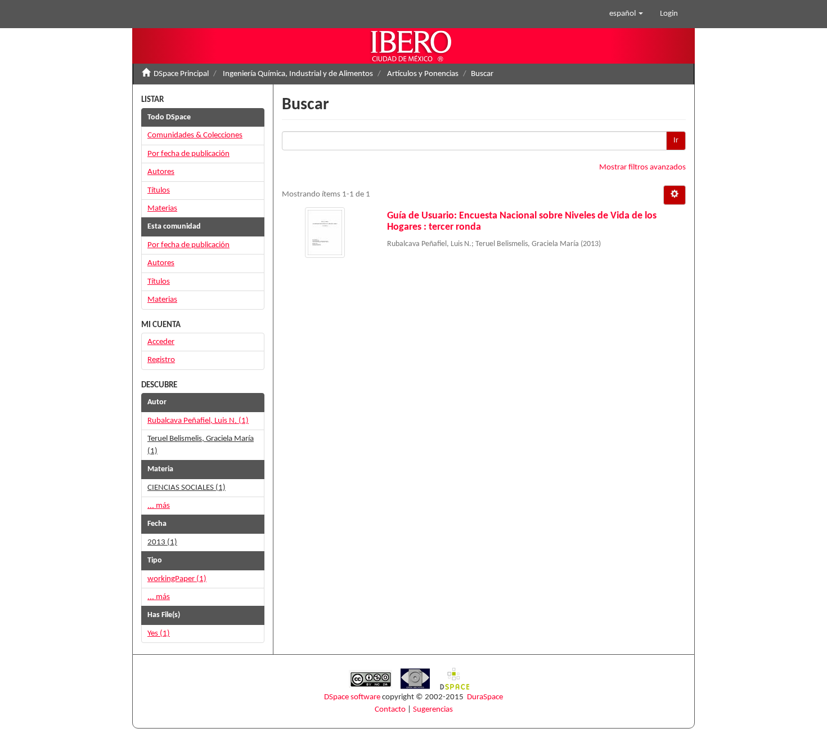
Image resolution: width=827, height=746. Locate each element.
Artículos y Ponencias (423, 74)
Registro (161, 360)
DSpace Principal (181, 74)
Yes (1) (158, 633)
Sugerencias (433, 709)
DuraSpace (485, 697)
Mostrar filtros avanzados (642, 167)
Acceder (160, 342)
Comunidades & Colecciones (194, 135)
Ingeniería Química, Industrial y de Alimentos (298, 74)
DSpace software (352, 697)
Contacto (390, 709)
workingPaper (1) (176, 579)
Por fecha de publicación (188, 154)
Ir (675, 140)
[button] (626, 14)
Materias (162, 208)
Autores (160, 172)
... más (158, 506)
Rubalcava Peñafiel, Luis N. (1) (198, 421)
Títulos (158, 190)
